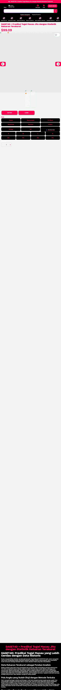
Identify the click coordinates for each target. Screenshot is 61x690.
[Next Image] (58, 64)
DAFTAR (9, 112)
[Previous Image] (3, 64)
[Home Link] (13, 6)
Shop (5, 7)
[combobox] (29, 11)
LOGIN (26, 112)
